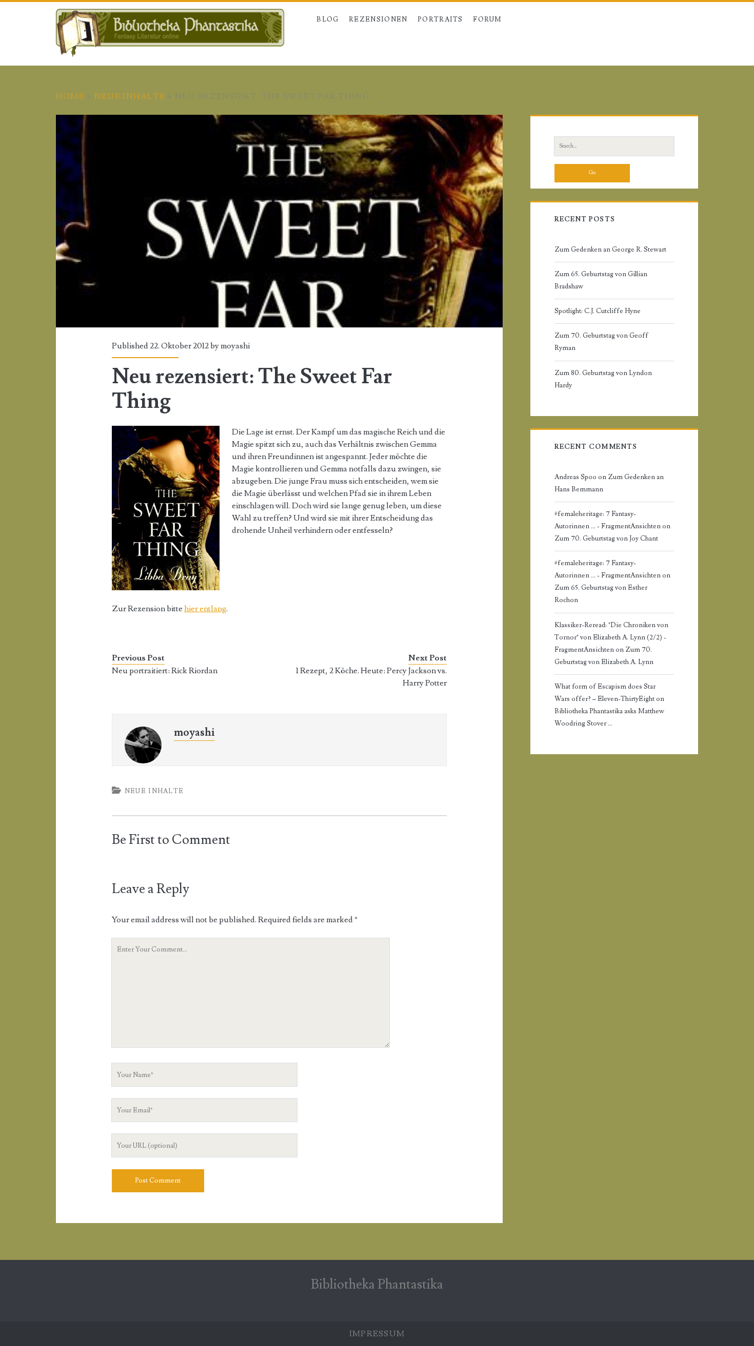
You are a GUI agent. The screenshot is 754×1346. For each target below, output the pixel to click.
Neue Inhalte (129, 96)
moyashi (235, 346)
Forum (487, 19)
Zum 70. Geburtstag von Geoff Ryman (601, 342)
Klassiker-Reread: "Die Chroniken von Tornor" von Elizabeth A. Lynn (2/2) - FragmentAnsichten (611, 637)
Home (70, 96)
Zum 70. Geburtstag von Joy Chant (606, 538)
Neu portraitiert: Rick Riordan (164, 671)
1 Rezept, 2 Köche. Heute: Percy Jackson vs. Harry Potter (371, 677)
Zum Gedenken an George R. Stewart (610, 249)
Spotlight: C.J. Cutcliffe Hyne (597, 311)
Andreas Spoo (575, 477)
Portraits (440, 19)
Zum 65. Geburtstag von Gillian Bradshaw (600, 280)
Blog (327, 19)
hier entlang (205, 609)
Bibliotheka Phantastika (377, 1284)
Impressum (377, 1334)
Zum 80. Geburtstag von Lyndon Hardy (603, 379)
